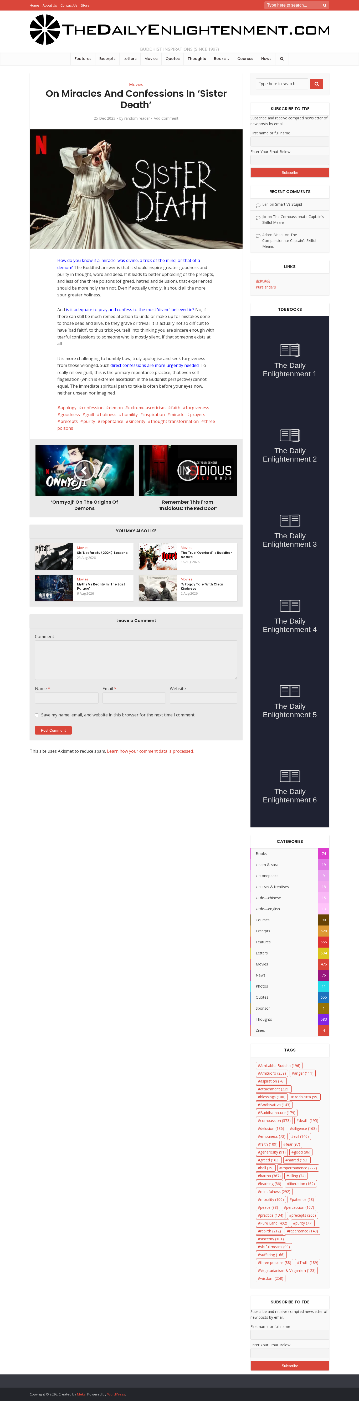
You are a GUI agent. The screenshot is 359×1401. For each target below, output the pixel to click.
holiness (108, 414)
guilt (89, 414)
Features (83, 58)
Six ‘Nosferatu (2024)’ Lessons (102, 552)
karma (270, 1175)
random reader (137, 118)
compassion (275, 1120)
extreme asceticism (147, 408)
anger (304, 1073)
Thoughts (197, 58)
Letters (130, 58)
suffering (272, 1254)
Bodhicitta (306, 1096)
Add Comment (166, 118)
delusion (272, 1128)
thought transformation (175, 421)
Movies (151, 58)
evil (301, 1136)
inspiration (154, 414)
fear (293, 1144)
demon (116, 408)
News (266, 58)
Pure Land (273, 1223)
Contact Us (69, 5)
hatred (298, 1159)
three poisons (275, 1262)
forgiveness (197, 408)
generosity (273, 1152)
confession (93, 408)
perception (300, 1207)
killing (297, 1175)
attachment (275, 1088)
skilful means (275, 1246)
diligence (304, 1128)
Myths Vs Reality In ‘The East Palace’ (101, 586)
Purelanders (266, 287)
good (302, 1152)
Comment (44, 636)
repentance (112, 421)
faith (175, 408)
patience (303, 1199)
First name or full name (270, 132)
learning (270, 1183)
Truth (308, 1262)
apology (68, 408)
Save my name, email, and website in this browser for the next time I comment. (118, 715)
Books (220, 58)
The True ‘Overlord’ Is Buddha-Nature (206, 554)
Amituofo (273, 1073)
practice (271, 1215)
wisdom (271, 1278)
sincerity (137, 421)
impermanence (299, 1167)
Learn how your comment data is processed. (150, 751)
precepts (69, 421)
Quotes (173, 58)
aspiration (272, 1081)
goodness (70, 414)
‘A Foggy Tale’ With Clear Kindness (202, 586)
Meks (81, 1394)
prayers (197, 414)
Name (42, 688)
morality (272, 1199)
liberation (302, 1183)
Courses (245, 58)
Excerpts (107, 58)
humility (130, 414)
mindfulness (275, 1191)
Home (34, 5)
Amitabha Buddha (280, 1065)
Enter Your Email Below (270, 151)
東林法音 (263, 281)
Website (178, 688)
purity (89, 421)
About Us (50, 5)
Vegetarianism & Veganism (288, 1270)
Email (109, 688)
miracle (177, 414)
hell (267, 1167)
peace (269, 1207)
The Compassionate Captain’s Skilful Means (289, 240)
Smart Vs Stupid (288, 204)
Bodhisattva (275, 1104)
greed (270, 1159)
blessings (272, 1096)
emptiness (272, 1136)
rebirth (270, 1230)
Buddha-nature (277, 1112)
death (308, 1120)
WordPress (116, 1394)
